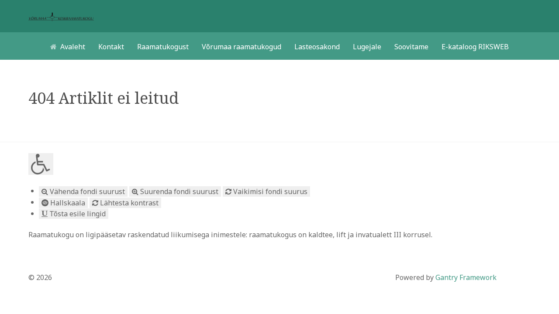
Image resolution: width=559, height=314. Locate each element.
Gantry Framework (466, 277)
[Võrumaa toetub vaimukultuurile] (61, 16)
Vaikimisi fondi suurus (269, 191)
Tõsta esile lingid (77, 213)
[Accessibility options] (40, 164)
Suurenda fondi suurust (178, 191)
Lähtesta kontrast (128, 203)
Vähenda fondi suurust (86, 191)
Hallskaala (66, 203)
